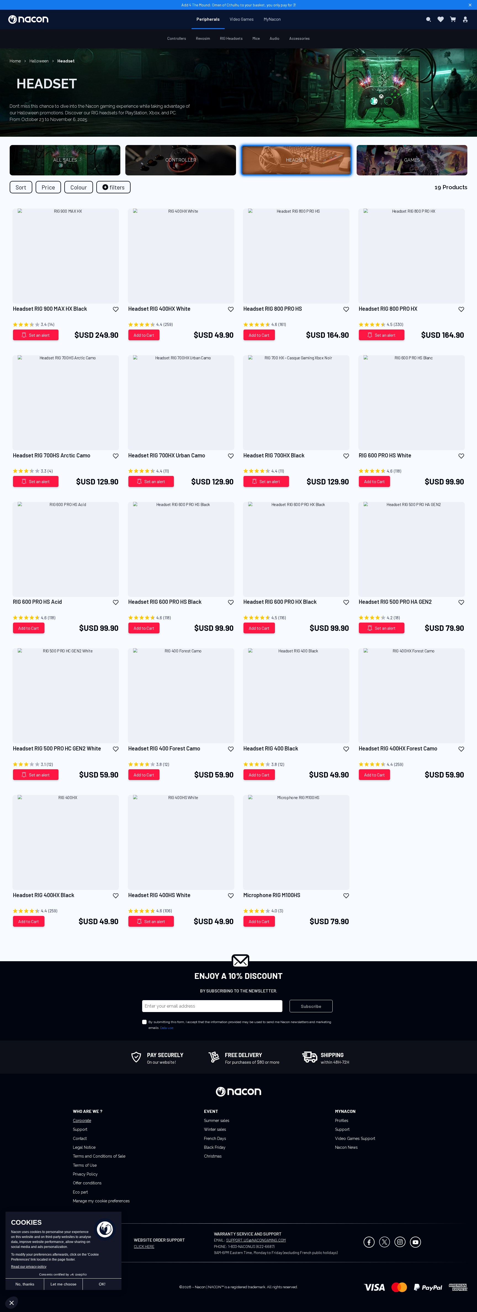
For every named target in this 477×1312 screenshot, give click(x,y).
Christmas (213, 1156)
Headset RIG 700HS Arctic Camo (51, 455)
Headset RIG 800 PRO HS (272, 308)
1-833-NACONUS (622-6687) (251, 1246)
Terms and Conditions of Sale (99, 1156)
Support (80, 1129)
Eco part (80, 1192)
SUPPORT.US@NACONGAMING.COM (256, 1240)
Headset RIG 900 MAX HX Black (50, 308)
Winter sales (215, 1129)
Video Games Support (355, 1138)
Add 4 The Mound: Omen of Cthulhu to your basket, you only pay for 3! (238, 4)
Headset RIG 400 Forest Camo (164, 748)
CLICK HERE (144, 1246)
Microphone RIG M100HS (271, 895)
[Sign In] (465, 19)
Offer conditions (87, 1183)
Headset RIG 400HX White (159, 308)
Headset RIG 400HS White (159, 895)
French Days (215, 1138)
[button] (115, 309)
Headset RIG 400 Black (270, 748)
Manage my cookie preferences (101, 1201)
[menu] (239, 19)
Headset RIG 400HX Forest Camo (398, 748)
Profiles (341, 1120)
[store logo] (28, 19)
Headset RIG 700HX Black (273, 455)
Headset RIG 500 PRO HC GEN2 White (57, 748)
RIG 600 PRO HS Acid (37, 601)
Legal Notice (84, 1147)
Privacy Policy (85, 1174)
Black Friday (215, 1147)
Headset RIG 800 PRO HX (388, 308)
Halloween (40, 61)
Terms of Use (85, 1165)
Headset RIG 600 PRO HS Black (165, 601)
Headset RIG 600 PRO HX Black (280, 601)
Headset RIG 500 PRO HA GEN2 (395, 601)
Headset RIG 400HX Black (43, 895)
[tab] (113, 187)
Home (16, 61)
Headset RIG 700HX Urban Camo (166, 455)
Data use (166, 1028)
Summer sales (216, 1120)
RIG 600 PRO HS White (385, 455)
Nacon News (346, 1147)
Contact (80, 1138)
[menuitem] (208, 19)
